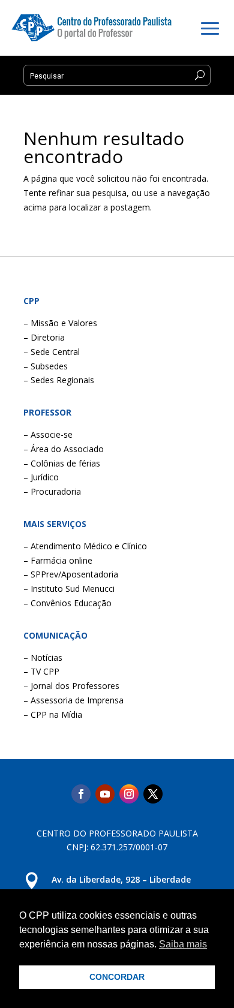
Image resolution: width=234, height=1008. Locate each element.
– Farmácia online (57, 560)
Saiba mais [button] (183, 944)
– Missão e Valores (60, 323)
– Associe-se (48, 434)
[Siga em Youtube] (105, 794)
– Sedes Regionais (58, 380)
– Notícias (42, 657)
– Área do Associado (63, 449)
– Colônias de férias (61, 463)
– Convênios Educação (67, 603)
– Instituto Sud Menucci (69, 588)
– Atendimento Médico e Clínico (85, 546)
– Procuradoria (52, 491)
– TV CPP (41, 671)
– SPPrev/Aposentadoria (70, 574)
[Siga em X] (153, 794)
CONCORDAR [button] (117, 977)
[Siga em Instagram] (129, 794)
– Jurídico (41, 477)
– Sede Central (51, 351)
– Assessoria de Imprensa (73, 700)
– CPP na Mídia (52, 714)
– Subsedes (45, 366)
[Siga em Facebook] (81, 794)
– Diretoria (44, 337)
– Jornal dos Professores (71, 685)
